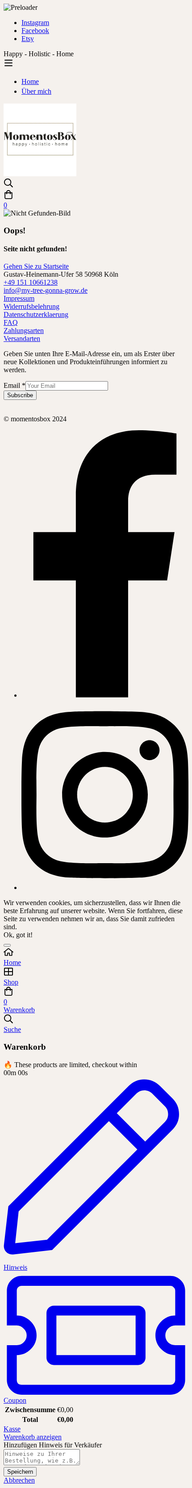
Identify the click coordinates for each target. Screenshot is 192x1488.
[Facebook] (104, 695)
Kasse (12, 1429)
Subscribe (20, 395)
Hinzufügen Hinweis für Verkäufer (53, 1445)
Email (14, 385)
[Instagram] (104, 887)
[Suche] (96, 184)
